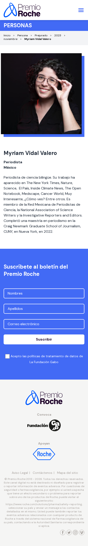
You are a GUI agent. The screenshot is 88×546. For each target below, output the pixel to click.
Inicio (7, 35)
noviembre (10, 39)
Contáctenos (42, 473)
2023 (57, 35)
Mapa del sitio (67, 473)
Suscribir (44, 339)
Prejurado (41, 35)
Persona (22, 35)
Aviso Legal (20, 473)
